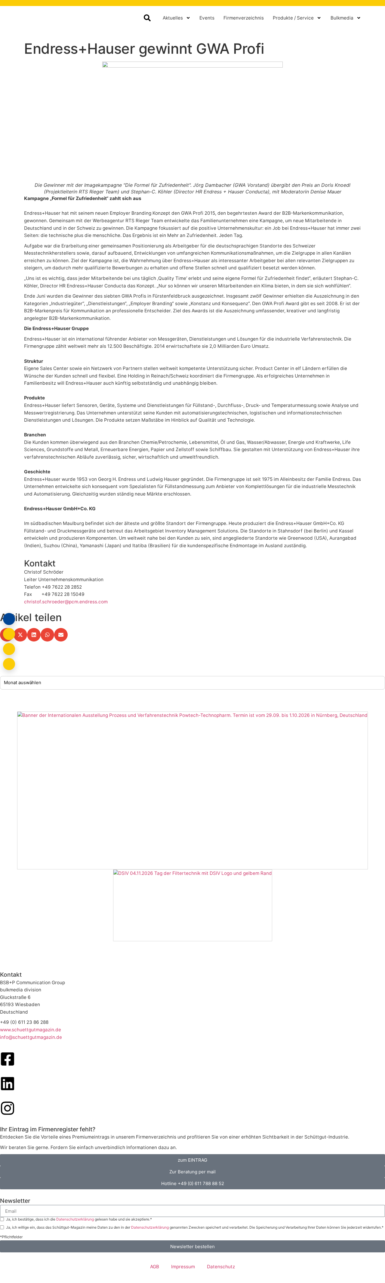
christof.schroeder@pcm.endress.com (66, 602)
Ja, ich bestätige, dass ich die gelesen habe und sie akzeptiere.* (79, 1219)
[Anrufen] (9, 649)
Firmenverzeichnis (243, 18)
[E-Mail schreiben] (9, 634)
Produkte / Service (293, 18)
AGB (154, 1266)
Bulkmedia (342, 18)
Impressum (183, 1266)
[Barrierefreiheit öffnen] (9, 664)
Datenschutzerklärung (75, 1219)
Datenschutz (221, 1266)
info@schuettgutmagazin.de (31, 1037)
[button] (20, 635)
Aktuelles (173, 18)
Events (206, 18)
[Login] (9, 619)
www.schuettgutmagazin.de (30, 1030)
